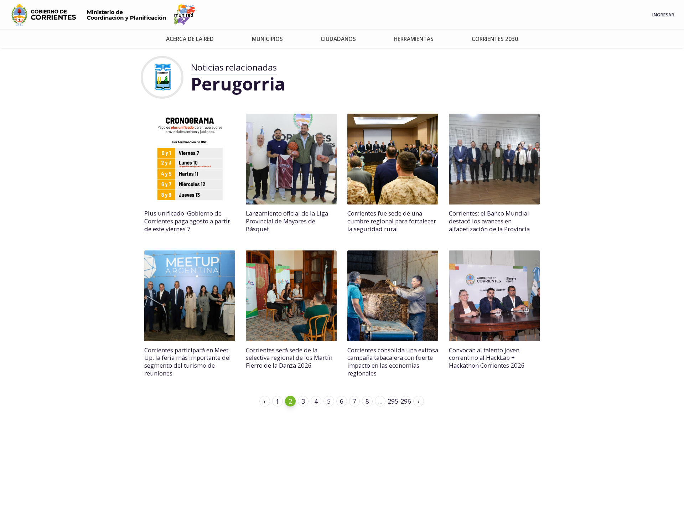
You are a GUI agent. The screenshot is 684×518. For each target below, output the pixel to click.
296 (405, 401)
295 (393, 401)
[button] (190, 39)
